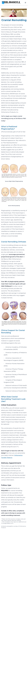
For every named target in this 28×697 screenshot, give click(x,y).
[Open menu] (25, 2)
